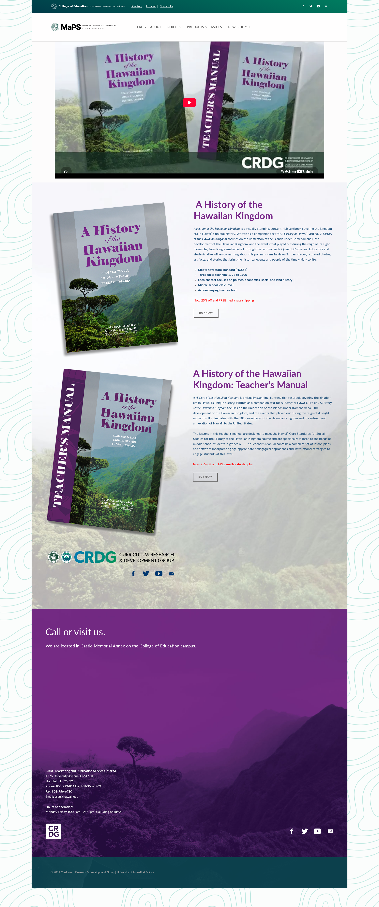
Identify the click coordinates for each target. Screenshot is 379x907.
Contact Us (166, 6)
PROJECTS (173, 27)
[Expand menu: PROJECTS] (183, 27)
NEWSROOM (238, 27)
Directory (136, 6)
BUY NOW (206, 313)
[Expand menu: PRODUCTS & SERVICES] (224, 27)
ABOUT (155, 27)
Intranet (151, 6)
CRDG (141, 27)
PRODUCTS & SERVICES (204, 27)
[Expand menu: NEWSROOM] (250, 27)
